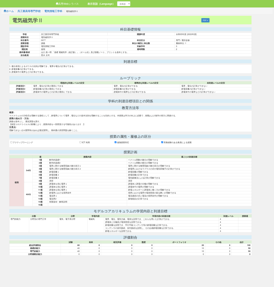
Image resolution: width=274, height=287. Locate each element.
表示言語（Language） (101, 3)
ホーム (10, 11)
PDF (205, 20)
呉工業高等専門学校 (29, 11)
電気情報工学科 (53, 11)
